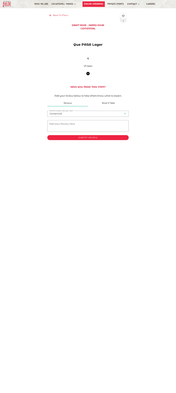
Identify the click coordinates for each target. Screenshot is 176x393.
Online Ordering (93, 4)
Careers (150, 4)
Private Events (115, 4)
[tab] (67, 103)
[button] (64, 4)
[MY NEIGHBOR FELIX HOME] (14, 4)
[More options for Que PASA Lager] (123, 16)
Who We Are (41, 4)
